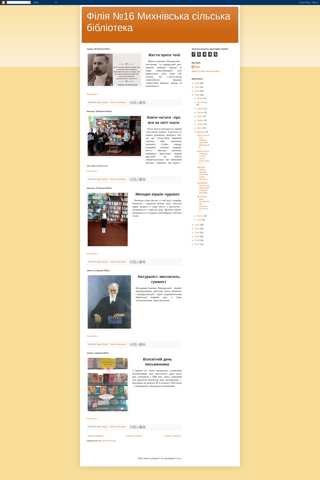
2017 (197, 244)
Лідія (197, 67)
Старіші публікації (172, 436)
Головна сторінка (134, 436)
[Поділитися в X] (137, 102)
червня (200, 120)
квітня (200, 128)
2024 (197, 91)
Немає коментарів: (118, 102)
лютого (200, 216)
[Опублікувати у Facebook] (140, 102)
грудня (200, 98)
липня (200, 116)
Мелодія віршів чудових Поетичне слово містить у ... (203, 173)
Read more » (92, 94)
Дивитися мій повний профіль (206, 71)
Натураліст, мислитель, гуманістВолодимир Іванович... (203, 188)
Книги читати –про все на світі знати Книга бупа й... (203, 157)
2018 (197, 240)
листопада (202, 102)
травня (200, 124)
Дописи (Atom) (109, 441)
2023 (197, 95)
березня (201, 132)
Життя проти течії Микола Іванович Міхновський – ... (203, 141)
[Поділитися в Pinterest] (144, 102)
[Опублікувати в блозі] (134, 102)
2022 (197, 225)
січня (199, 220)
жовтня (200, 108)
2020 (197, 232)
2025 (197, 87)
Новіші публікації (95, 436)
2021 (197, 228)
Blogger (178, 458)
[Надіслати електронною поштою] (131, 102)
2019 (197, 236)
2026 (197, 83)
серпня (200, 112)
